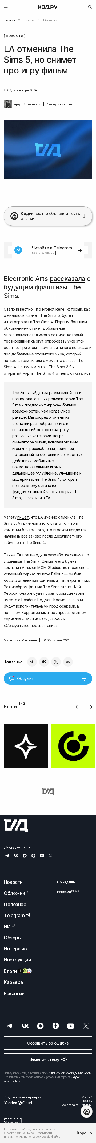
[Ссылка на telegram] (7, 856)
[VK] (44, 662)
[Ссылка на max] (24, 856)
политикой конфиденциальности (71, 1073)
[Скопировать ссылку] (68, 662)
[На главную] (48, 7)
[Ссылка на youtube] (42, 856)
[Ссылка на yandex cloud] (22, 1103)
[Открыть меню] (5, 7)
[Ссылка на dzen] (33, 856)
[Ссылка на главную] (16, 825)
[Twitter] (56, 662)
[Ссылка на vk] (16, 856)
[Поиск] (90, 7)
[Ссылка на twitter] (50, 856)
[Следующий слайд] (90, 707)
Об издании (66, 882)
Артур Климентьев (27, 104)
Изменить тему (44, 1059)
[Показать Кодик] (87, 1111)
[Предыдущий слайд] (77, 707)
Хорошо (84, 1133)
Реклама (66, 892)
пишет (23, 517)
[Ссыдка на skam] (13, 1120)
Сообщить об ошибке (48, 1043)
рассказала (67, 278)
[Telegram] (32, 662)
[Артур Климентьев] (8, 104)
